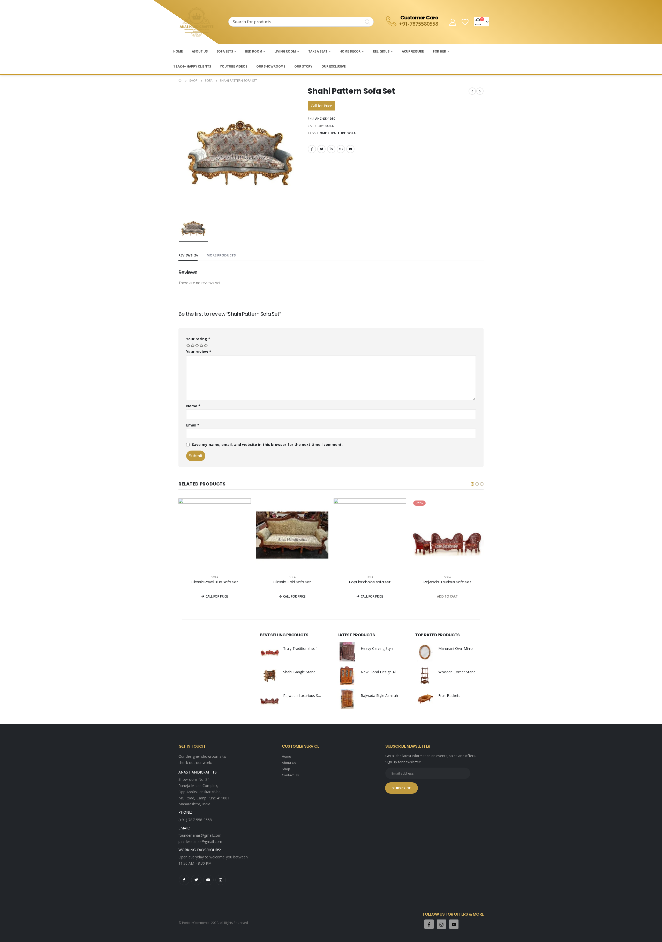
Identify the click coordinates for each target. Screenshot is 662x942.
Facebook (312, 149)
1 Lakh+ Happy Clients (192, 66)
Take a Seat (317, 51)
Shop (286, 769)
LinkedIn (331, 149)
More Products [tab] (221, 255)
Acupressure (413, 51)
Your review (198, 351)
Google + (341, 149)
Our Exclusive (333, 66)
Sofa (329, 126)
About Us (200, 51)
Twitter (321, 149)
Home (178, 51)
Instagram (220, 880)
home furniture (331, 133)
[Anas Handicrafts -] (196, 22)
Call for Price (321, 105)
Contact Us (290, 775)
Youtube (208, 880)
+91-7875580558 (418, 23)
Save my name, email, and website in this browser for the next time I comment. (267, 444)
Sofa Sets (225, 51)
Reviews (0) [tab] (188, 255)
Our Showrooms (270, 66)
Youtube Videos (233, 66)
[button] (472, 484)
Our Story (303, 66)
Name (193, 405)
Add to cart (447, 596)
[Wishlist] (465, 21)
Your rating (198, 338)
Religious (381, 51)
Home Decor (350, 51)
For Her (439, 51)
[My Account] (452, 21)
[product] (214, 534)
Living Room (285, 51)
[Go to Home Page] (180, 81)
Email (350, 149)
